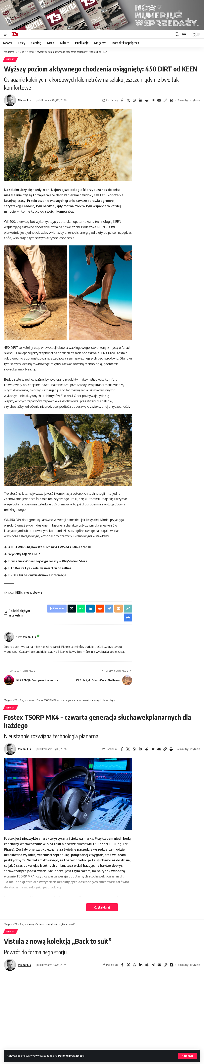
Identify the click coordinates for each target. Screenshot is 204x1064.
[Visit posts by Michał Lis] (10, 100)
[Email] (159, 100)
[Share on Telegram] (153, 100)
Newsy (10, 59)
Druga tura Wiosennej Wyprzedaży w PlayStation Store (47, 561)
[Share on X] (128, 100)
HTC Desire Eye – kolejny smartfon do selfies (39, 568)
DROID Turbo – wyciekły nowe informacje (37, 575)
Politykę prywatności (71, 1055)
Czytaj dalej (102, 907)
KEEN (18, 592)
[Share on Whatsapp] (134, 100)
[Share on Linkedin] (140, 100)
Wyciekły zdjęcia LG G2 (24, 554)
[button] (187, 1056)
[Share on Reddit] (146, 100)
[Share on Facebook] (122, 100)
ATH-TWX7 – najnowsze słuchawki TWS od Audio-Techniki (49, 547)
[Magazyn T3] (15, 34)
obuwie (37, 592)
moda (27, 592)
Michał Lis (24, 100)
